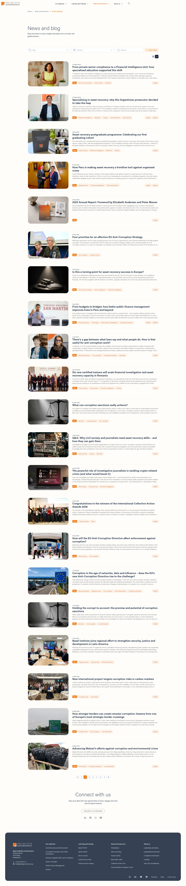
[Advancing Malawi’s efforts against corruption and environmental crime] (93, 756)
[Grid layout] (153, 56)
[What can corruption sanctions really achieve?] (93, 412)
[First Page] (77, 777)
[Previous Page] (81, 777)
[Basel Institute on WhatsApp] (95, 818)
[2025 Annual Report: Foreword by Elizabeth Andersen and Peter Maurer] (93, 210)
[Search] (128, 4)
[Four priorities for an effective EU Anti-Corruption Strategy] (93, 245)
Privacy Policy (172, 877)
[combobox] (48, 50)
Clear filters (152, 50)
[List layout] (156, 56)
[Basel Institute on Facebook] (90, 818)
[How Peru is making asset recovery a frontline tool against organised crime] (93, 175)
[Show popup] (68, 50)
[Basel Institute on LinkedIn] (85, 818)
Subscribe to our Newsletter (93, 811)
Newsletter (154, 877)
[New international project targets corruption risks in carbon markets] (93, 687)
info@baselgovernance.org (24, 864)
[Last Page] (108, 777)
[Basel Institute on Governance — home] (26, 3)
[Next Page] (104, 777)
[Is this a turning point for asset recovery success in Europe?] (93, 280)
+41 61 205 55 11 (20, 862)
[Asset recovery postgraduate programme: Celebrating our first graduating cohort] (93, 141)
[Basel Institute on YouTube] (100, 818)
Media (162, 877)
